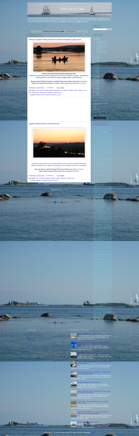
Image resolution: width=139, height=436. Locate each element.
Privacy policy (96, 109)
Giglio (96, 180)
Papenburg (108, 258)
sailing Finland (96, 275)
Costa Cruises (106, 159)
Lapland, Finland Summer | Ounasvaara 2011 (44, 124)
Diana (109, 166)
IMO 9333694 (101, 202)
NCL (100, 248)
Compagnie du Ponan (107, 157)
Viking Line (96, 313)
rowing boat (42, 92)
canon (101, 149)
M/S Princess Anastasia (97, 221)
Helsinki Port (103, 186)
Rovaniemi (35, 92)
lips (104, 217)
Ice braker (110, 192)
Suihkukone (107, 293)
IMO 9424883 (103, 204)
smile (105, 286)
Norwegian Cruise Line (99, 250)
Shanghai (106, 281)
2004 (96, 88)
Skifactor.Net (31, 338)
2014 (96, 72)
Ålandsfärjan (109, 136)
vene (96, 312)
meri (96, 227)
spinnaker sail (109, 288)
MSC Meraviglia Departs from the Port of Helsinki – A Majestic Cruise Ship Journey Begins (93, 412)
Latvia (94, 214)
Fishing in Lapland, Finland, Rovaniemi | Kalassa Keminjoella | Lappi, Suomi (55, 39)
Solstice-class (95, 287)
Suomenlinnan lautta (102, 299)
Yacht (103, 319)
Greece (100, 180)
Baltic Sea (107, 142)
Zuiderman (107, 319)
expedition (108, 171)
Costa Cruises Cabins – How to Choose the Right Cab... (101, 47)
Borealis (103, 147)
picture (109, 259)
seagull (108, 279)
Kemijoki (57, 90)
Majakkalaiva (103, 222)
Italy (100, 206)
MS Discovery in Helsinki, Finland (87, 422)
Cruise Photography (108, 162)
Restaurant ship (100, 268)
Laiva (99, 212)
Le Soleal (108, 214)
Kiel (100, 209)
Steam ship (96, 292)
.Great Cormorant (96, 126)
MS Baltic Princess (101, 232)
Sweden (100, 303)
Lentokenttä (95, 216)
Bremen (108, 147)
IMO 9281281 (105, 201)
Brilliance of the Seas (104, 148)
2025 (96, 56)
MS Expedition (106, 237)
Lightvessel (108, 216)
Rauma (95, 266)
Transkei (108, 306)
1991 (96, 92)
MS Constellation (101, 233)
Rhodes (106, 268)
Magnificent (97, 222)
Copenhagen (97, 158)
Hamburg (108, 181)
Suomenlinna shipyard (101, 298)
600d (110, 133)
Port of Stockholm (106, 262)
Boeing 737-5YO (96, 147)
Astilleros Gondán (98, 139)
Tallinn (96, 306)
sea (101, 278)
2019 (96, 62)
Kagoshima (109, 207)
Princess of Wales (96, 265)
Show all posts (71, 31)
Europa (103, 171)
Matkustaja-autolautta (97, 224)
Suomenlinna (101, 296)
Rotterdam (108, 270)
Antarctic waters (98, 137)
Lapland (70, 90)
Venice (99, 312)
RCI (106, 266)
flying (96, 176)
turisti (94, 308)
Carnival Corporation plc (99, 151)
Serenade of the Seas (97, 281)
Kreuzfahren (109, 209)
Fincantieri (108, 173)
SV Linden (108, 302)
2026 (96, 37)
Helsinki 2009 (107, 184)
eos (109, 168)
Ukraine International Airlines (100, 309)
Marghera (95, 223)
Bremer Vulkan (96, 148)
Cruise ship (98, 163)
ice (105, 192)
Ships (104, 282)
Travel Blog (100, 307)
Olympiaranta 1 (97, 254)
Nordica (104, 248)
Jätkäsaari (109, 206)
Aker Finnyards (96, 136)
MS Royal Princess (103, 242)
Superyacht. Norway (100, 302)
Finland (41, 90)
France (106, 176)
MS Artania (109, 228)
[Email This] (57, 88)
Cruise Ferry (100, 162)
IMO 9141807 (108, 197)
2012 (96, 76)
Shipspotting (109, 282)
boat (37, 90)
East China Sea (96, 167)
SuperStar (104, 301)
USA (94, 311)
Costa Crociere (98, 159)
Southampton (97, 288)
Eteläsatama (96, 171)
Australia (100, 141)
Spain (103, 288)
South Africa (102, 287)
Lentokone (102, 216)
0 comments (49, 87)
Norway (100, 249)
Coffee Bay (99, 157)
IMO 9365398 (96, 203)
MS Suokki (101, 243)
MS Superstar (107, 243)
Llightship (108, 217)
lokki (94, 218)
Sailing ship (102, 275)
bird (101, 144)
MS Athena (109, 229)
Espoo (102, 170)
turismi (109, 307)
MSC (101, 244)
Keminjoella (63, 90)
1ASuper (102, 129)
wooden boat (57, 92)
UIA (108, 308)
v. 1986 (98, 311)
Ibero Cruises (100, 192)
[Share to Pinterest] (63, 88)
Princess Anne (96, 263)
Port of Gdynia (105, 261)
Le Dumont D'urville (101, 214)
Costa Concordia (108, 158)
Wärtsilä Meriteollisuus (106, 316)
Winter (100, 318)
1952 (106, 126)
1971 (109, 126)
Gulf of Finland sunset (98, 181)
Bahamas (100, 142)
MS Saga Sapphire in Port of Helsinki (88, 382)
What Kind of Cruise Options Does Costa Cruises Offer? (101, 51)
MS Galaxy (99, 238)
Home (55, 185)
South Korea (109, 287)
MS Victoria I (95, 244)
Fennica (94, 173)
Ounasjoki (63, 178)
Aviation (105, 141)
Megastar (109, 226)
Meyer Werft (107, 227)
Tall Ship (106, 303)
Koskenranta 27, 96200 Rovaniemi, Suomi (48, 95)
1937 (102, 126)
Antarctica (104, 137)
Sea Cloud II (106, 278)
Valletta (102, 311)
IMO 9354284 (107, 202)
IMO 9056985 (101, 197)
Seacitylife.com (101, 279)
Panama (101, 258)
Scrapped (97, 278)
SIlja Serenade (108, 285)
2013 (96, 74)
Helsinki (98, 184)
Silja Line (100, 285)
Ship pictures (98, 282)
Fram (102, 176)
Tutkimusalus (103, 308)
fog (99, 176)
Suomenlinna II (100, 297)
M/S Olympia (107, 219)
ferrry (99, 173)
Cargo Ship (108, 149)
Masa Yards (101, 223)
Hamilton (95, 183)
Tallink (101, 304)
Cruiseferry (96, 165)
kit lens (104, 209)
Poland (95, 261)
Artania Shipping (108, 138)
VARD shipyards (109, 311)
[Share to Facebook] (62, 88)
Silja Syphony (99, 286)
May (97, 39)
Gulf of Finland (107, 180)
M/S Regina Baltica (108, 221)
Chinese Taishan (103, 156)
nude (107, 252)
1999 (98, 129)
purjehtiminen (104, 265)
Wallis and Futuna (106, 313)
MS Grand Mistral (105, 238)
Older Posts (85, 185)
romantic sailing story (101, 270)
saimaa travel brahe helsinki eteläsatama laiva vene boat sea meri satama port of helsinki (102, 276)
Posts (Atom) (63, 190)
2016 (96, 68)
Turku (98, 308)
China (110, 154)
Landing (99, 213)
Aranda (109, 137)
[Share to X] (60, 88)
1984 (98, 127)
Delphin (104, 165)
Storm (109, 292)
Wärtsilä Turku (96, 317)
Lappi (75, 90)
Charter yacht (105, 154)
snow (109, 286)
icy (103, 193)
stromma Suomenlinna (97, 293)
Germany (109, 179)
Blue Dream (103, 146)
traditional (50, 92)
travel (94, 307)
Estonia (108, 170)
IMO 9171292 (105, 198)
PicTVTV (30, 333)
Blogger (93, 432)
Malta (109, 222)
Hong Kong (106, 188)
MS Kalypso (106, 239)
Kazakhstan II (102, 208)
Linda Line (95, 217)
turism (105, 307)
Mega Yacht (103, 226)
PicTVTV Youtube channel (35, 335)
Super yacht (97, 301)
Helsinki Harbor (96, 186)
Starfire (108, 291)
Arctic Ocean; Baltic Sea (98, 138)
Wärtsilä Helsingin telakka (104, 314)
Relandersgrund (103, 267)
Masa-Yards (108, 223)
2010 (96, 80)
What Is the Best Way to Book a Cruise (89, 334)
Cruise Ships (107, 163)
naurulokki (95, 248)
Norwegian (107, 249)
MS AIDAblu (102, 228)
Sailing (109, 273)
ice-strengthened (98, 193)
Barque (94, 143)
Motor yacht (96, 228)
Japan (104, 206)
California (96, 149)
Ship (111, 281)
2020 (96, 60)
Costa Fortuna (96, 161)
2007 (96, 84)
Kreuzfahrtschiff (98, 211)
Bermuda (109, 143)
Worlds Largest (96, 319)
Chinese (96, 156)
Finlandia (105, 175)
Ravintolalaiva (101, 266)
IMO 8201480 (96, 196)
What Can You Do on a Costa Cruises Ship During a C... (101, 42)
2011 (37, 178)
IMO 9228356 (108, 199)
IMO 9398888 (104, 203)
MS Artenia (104, 229)
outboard (80, 90)
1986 (96, 94)
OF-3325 (107, 253)
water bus (104, 317)
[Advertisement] (59, 109)
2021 (96, 58)
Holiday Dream (103, 187)
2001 (107, 129)
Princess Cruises (106, 263)
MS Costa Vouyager (102, 234)
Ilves (107, 193)
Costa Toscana (106, 161)
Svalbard (95, 303)
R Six (109, 265)
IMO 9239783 (98, 201)
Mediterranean (96, 226)
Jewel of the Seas (102, 207)
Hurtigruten (97, 191)
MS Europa (100, 237)
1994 (94, 129)
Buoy (111, 148)
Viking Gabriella (106, 312)
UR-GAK (108, 309)
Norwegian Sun (101, 252)
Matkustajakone (107, 224)
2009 (96, 82)
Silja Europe (106, 283)
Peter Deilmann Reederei (99, 259)
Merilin (100, 227)
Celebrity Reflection (102, 153)
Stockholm (103, 292)
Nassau (108, 247)
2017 (96, 66)
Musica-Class (101, 247)
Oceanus (100, 253)
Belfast (99, 143)
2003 (96, 130)
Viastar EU (30, 340)
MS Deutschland (98, 235)
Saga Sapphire (103, 273)
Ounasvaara (70, 178)
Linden (100, 217)
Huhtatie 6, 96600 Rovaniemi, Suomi (47, 180)
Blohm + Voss (96, 146)
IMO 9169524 (98, 198)
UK (111, 308)
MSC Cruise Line (107, 244)
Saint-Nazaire (109, 277)
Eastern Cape (104, 167)
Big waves (97, 144)
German (103, 179)
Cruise (94, 162)
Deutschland (103, 166)
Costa (102, 158)
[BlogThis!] (59, 88)
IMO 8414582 (105, 196)
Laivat (104, 212)
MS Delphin (109, 234)
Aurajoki (105, 139)
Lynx (105, 218)
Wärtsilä (95, 314)
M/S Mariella (100, 219)
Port (99, 261)
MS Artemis (97, 229)
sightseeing (97, 283)
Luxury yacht (99, 218)
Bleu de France (107, 144)
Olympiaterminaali (107, 254)
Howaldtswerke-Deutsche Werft (100, 189)
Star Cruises (102, 291)
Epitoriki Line (96, 170)
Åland (103, 136)
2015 (96, 70)
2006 (96, 86)
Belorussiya (104, 143)
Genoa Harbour (96, 179)
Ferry (102, 173)
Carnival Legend (103, 152)
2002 (96, 90)
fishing (46, 90)
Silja (101, 283)
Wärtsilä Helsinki (96, 316)
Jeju (95, 207)
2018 (96, 64)
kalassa (51, 90)
